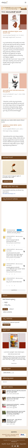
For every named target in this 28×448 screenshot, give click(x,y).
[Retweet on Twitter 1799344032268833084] (9, 274)
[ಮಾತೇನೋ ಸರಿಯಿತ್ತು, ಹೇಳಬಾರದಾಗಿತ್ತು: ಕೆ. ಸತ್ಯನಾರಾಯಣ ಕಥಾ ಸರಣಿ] (4, 398)
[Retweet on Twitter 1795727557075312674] (9, 286)
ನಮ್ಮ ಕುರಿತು (4, 444)
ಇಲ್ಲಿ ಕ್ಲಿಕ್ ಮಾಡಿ (6, 325)
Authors (17, 444)
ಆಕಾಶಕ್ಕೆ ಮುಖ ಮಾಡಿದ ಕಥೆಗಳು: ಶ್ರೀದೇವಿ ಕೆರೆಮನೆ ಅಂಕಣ (12, 126)
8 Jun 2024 (8, 251)
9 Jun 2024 (8, 238)
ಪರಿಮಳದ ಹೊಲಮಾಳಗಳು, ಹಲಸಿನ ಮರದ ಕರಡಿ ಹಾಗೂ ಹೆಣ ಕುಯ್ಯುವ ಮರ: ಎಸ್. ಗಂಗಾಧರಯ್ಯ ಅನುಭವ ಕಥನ (15, 413)
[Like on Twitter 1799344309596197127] (12, 260)
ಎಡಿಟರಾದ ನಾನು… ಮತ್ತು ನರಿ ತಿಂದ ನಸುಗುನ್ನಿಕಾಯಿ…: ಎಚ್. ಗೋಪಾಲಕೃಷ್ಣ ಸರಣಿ (14, 421)
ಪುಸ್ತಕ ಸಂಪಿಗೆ (12, 37)
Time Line (13, 444)
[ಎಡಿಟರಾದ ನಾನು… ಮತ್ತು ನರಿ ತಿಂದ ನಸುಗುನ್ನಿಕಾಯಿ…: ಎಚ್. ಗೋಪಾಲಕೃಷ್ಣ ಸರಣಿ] (4, 421)
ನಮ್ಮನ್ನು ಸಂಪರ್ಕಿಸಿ (23, 444)
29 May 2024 (9, 280)
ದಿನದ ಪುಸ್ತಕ (5, 37)
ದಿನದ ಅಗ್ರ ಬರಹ (16, 393)
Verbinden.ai (14, 441)
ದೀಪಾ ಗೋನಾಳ (11, 35)
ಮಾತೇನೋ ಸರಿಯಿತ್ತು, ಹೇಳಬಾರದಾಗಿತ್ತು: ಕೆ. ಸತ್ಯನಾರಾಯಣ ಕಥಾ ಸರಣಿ (15, 398)
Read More (14, 363)
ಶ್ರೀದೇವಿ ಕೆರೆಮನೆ (11, 129)
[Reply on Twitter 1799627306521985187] (7, 245)
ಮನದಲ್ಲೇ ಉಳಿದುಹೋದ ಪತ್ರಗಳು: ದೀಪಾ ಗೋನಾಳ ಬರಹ (12, 32)
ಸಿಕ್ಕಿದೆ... (6, 303)
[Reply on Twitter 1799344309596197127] (7, 260)
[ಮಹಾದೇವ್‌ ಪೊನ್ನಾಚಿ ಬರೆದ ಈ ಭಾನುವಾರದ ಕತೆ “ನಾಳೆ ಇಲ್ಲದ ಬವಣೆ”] (4, 392)
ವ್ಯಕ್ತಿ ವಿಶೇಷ (15, 407)
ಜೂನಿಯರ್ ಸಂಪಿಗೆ (8, 181)
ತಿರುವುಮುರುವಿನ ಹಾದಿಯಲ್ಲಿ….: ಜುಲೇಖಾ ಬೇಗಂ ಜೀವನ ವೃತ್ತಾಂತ (15, 405)
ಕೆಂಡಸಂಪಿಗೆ (10, 94)
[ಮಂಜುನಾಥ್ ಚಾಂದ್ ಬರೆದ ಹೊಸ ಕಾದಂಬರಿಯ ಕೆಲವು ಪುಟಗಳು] (14, 80)
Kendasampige (10, 236)
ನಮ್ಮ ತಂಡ (8, 444)
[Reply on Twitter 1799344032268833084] (7, 274)
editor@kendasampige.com (9, 193)
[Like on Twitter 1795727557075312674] (12, 286)
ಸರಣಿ (14, 400)
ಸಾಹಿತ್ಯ (10, 131)
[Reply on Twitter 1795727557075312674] (7, 286)
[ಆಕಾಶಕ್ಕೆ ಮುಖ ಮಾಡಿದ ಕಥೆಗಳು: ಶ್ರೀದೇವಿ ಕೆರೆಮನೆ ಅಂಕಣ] (14, 121)
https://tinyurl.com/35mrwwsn (13, 272)
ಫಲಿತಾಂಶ (11, 309)
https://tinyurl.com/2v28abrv (13, 257)
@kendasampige (19, 236)
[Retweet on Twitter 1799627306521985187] (9, 245)
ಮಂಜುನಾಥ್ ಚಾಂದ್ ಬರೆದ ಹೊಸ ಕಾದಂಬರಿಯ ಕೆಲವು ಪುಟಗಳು (13, 91)
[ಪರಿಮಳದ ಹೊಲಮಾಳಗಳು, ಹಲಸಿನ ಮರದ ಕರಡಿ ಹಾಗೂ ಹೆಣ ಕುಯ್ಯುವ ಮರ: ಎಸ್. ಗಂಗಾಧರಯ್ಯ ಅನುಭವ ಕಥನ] (4, 412)
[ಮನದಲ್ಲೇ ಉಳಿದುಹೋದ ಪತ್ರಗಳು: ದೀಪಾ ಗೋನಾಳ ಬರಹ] (14, 21)
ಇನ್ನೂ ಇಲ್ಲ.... (7, 305)
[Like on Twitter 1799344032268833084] (12, 274)
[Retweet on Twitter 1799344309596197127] (9, 260)
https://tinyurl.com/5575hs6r (13, 243)
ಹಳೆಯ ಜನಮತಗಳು (7, 312)
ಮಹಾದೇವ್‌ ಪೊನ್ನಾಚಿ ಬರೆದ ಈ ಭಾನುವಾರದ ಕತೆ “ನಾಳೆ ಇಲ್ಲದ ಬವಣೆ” (16, 391)
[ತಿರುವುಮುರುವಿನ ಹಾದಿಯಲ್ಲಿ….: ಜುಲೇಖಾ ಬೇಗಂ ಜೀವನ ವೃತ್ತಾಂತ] (4, 405)
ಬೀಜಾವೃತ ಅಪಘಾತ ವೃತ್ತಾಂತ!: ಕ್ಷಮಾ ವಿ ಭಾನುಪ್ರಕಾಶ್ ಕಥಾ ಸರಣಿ (12, 177)
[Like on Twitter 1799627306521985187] (12, 245)
